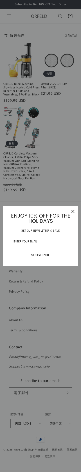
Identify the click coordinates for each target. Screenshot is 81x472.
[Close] (73, 211)
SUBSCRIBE (40, 255)
